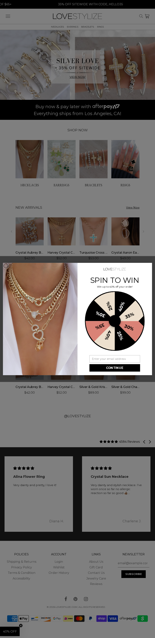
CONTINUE (114, 368)
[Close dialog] (6, 265)
